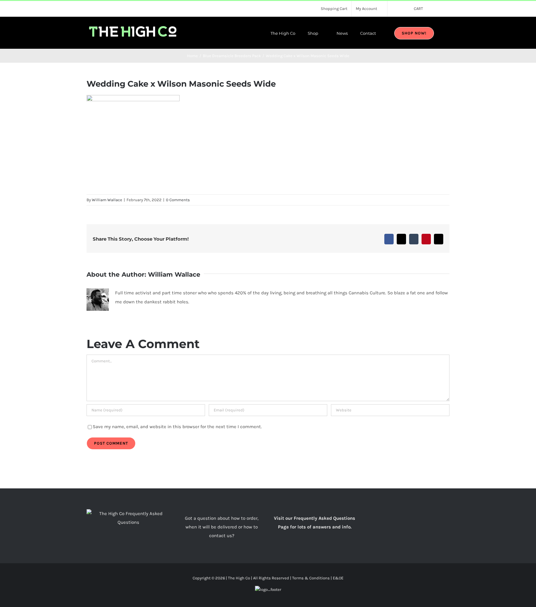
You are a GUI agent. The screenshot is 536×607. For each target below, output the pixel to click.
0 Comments (178, 199)
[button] (447, 33)
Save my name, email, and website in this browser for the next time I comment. (177, 426)
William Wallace (107, 199)
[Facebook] (403, 513)
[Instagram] (412, 513)
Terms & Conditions (311, 578)
